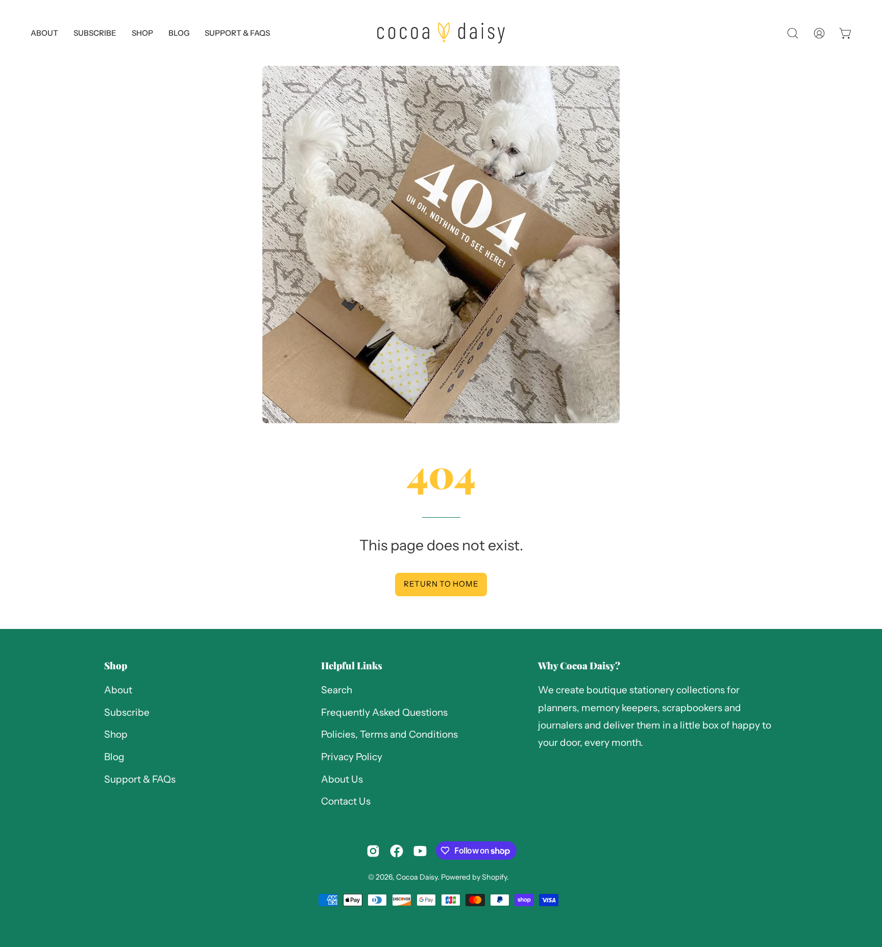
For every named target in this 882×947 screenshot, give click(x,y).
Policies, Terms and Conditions (389, 735)
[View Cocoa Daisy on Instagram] (373, 851)
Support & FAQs (140, 779)
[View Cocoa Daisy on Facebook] (396, 851)
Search (336, 690)
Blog (114, 757)
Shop (115, 665)
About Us (342, 779)
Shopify (494, 877)
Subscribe (127, 712)
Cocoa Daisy (416, 877)
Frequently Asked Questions (384, 712)
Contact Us (346, 802)
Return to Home (441, 584)
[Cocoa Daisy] (441, 33)
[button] (237, 33)
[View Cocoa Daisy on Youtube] (420, 851)
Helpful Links (351, 665)
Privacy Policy (351, 757)
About (118, 690)
